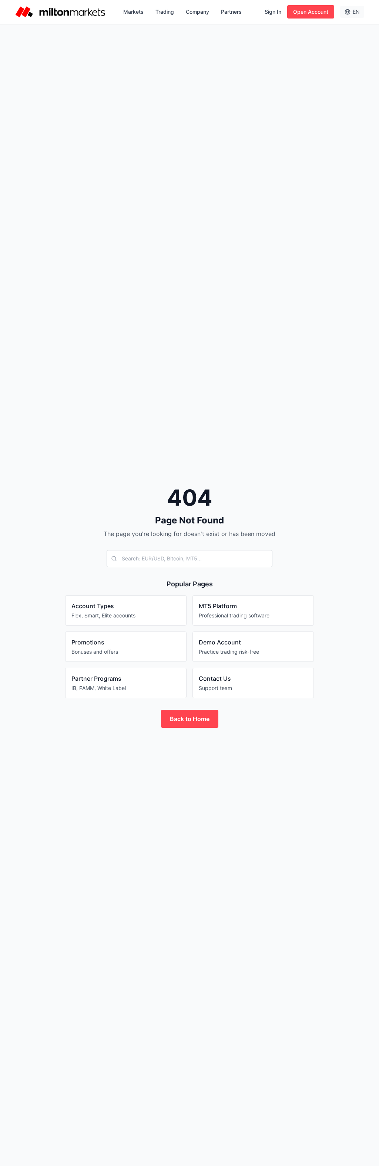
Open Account (310, 12)
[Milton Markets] (60, 12)
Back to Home (189, 719)
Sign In (273, 12)
